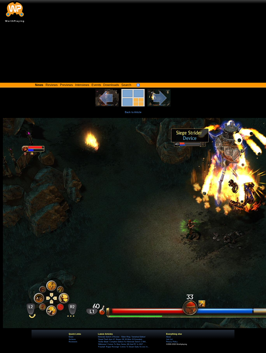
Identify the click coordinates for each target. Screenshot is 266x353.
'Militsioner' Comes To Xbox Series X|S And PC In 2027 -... (122, 344)
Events (96, 85)
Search (126, 85)
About (168, 337)
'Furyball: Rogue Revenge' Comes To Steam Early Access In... (123, 347)
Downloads (111, 85)
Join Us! (169, 339)
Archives (72, 339)
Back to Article (133, 112)
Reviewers (73, 342)
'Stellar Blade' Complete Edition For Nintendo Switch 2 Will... (122, 342)
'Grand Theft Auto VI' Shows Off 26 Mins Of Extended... (121, 339)
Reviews (52, 85)
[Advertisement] (133, 53)
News (71, 337)
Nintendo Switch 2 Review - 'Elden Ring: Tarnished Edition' (122, 337)
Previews (66, 85)
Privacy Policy (172, 342)
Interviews (82, 85)
